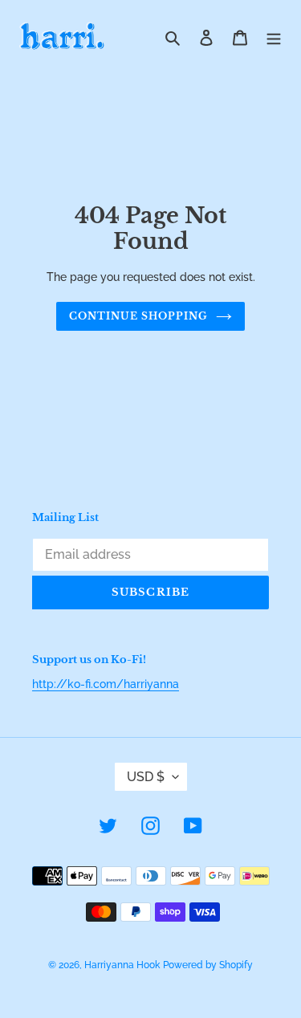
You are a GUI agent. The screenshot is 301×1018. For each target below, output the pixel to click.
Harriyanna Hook (122, 965)
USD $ (146, 776)
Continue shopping (138, 316)
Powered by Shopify (208, 965)
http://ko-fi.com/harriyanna (105, 684)
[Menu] (274, 37)
